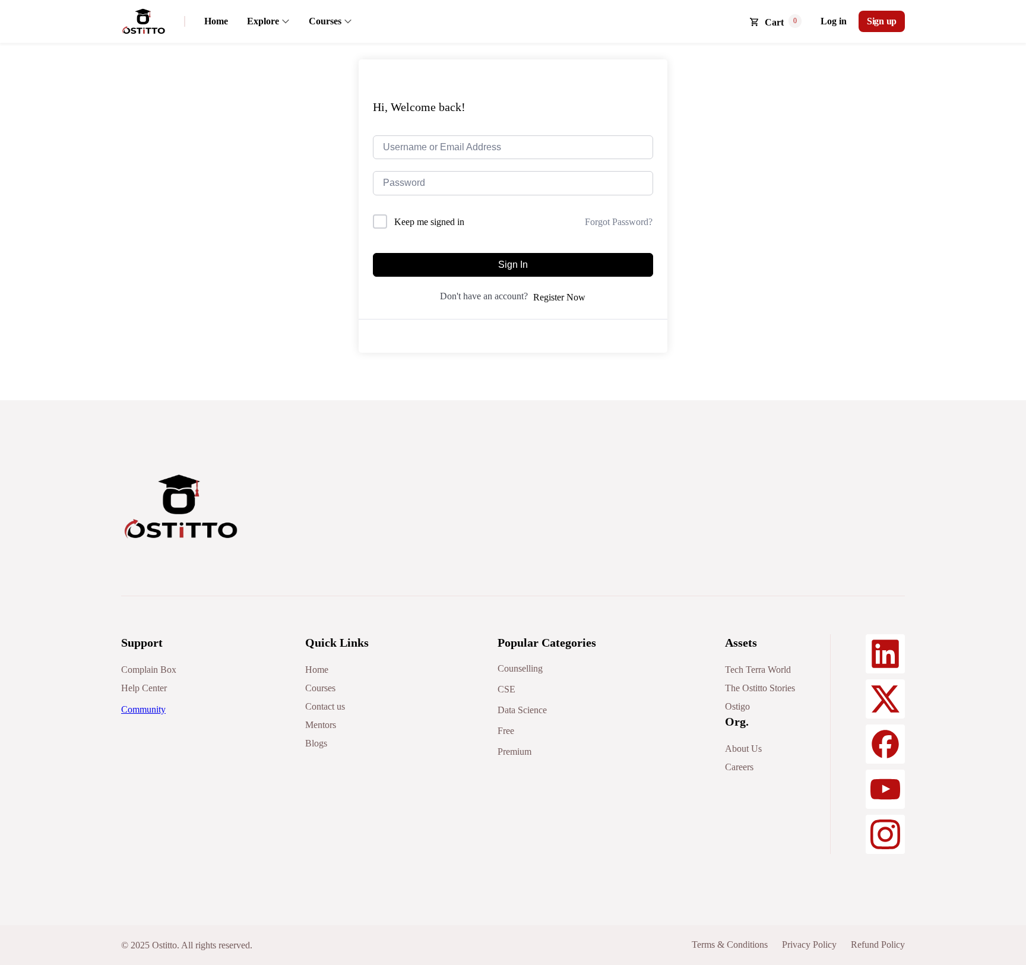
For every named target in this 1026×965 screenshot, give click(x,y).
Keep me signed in (429, 222)
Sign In (513, 265)
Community (143, 709)
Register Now (559, 297)
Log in (834, 21)
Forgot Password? (619, 222)
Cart (774, 22)
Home (216, 21)
